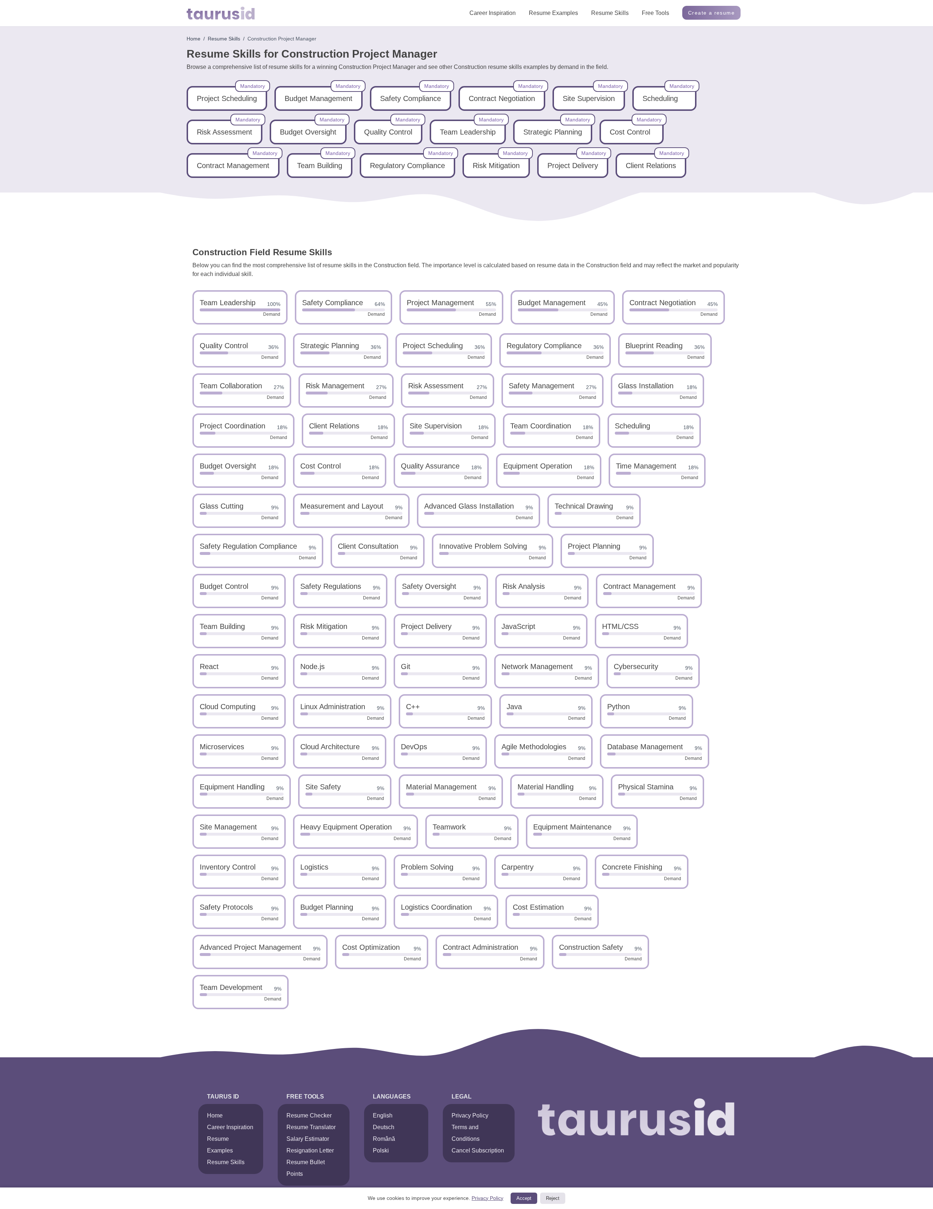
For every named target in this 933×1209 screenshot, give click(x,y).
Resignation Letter (310, 1150)
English (383, 1115)
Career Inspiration (492, 13)
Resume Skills (610, 13)
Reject (552, 1198)
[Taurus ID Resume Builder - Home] (221, 13)
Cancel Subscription (478, 1150)
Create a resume (711, 13)
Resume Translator (311, 1127)
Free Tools (655, 13)
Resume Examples (553, 13)
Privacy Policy (470, 1115)
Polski (381, 1150)
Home (193, 39)
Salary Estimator (307, 1139)
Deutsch (383, 1127)
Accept (523, 1198)
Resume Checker (309, 1115)
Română (384, 1139)
